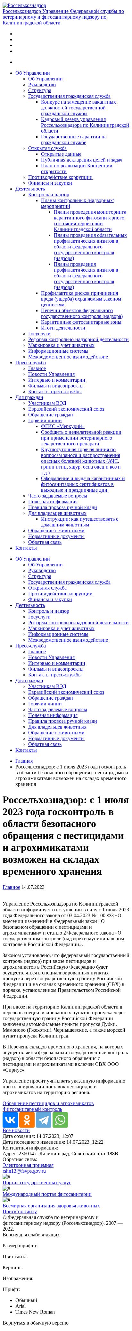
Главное (37, 368)
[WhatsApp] (60, 1120)
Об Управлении (32, 73)
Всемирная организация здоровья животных (51, 1205)
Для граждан (29, 397)
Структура (39, 90)
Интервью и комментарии (56, 380)
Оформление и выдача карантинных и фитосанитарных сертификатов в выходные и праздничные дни (83, 484)
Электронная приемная (28, 1165)
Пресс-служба (30, 362)
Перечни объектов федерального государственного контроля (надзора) (82, 313)
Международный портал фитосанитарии (47, 1194)
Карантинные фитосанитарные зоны (81, 322)
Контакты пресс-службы (55, 391)
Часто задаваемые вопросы (57, 495)
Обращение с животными (56, 530)
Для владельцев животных (57, 513)
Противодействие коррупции (60, 177)
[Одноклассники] (27, 1120)
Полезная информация (53, 501)
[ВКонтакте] (10, 1120)
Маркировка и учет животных (61, 345)
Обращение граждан (50, 414)
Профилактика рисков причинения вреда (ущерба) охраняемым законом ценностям (81, 298)
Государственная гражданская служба (69, 96)
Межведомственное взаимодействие (68, 356)
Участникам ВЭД (47, 403)
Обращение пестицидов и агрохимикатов (48, 1103)
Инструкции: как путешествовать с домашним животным (79, 521)
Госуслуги (39, 333)
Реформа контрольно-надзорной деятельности (78, 339)
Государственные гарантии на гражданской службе (74, 139)
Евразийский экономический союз (66, 409)
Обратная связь (45, 542)
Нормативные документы (56, 536)
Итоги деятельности (63, 327)
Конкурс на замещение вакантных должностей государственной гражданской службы (78, 107)
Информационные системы (58, 351)
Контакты (26, 548)
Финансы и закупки (50, 183)
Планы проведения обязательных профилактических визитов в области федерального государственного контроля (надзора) (90, 246)
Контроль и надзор (48, 194)
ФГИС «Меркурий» (63, 426)
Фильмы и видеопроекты (56, 385)
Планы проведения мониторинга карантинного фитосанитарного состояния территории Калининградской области (90, 220)
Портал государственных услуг (37, 1182)
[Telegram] (43, 1120)
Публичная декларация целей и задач (81, 160)
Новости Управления (51, 374)
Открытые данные (61, 154)
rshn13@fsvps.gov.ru (24, 1171)
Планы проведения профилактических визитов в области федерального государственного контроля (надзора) (86, 275)
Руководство (42, 84)
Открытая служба (47, 148)
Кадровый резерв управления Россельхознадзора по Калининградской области (85, 125)
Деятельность (30, 188)
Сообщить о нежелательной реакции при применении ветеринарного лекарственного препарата (81, 437)
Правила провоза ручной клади (62, 507)
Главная (24, 761)
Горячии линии (45, 420)
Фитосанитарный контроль (32, 1109)
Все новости (16, 1130)
